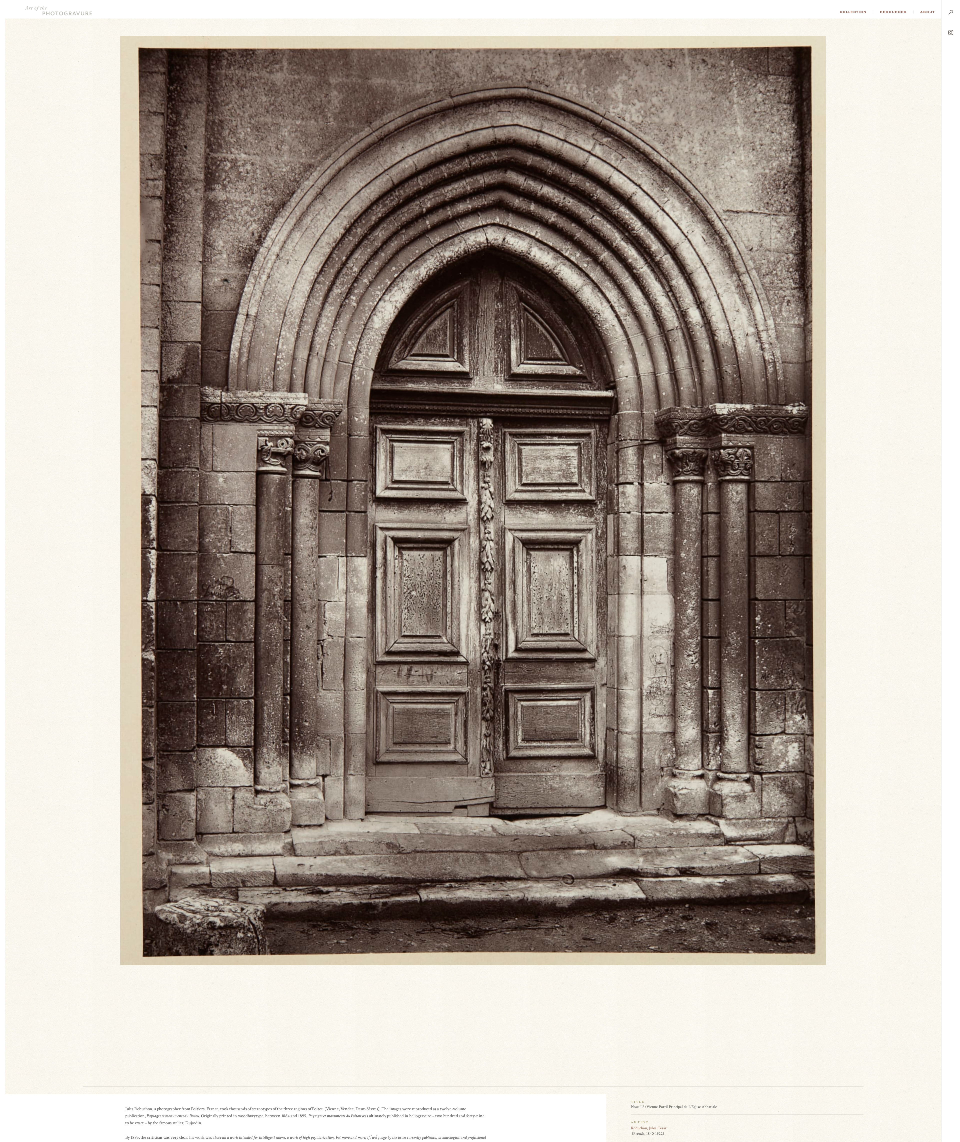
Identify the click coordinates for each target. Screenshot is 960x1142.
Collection (853, 12)
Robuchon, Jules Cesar (648, 1128)
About (927, 12)
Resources (893, 12)
